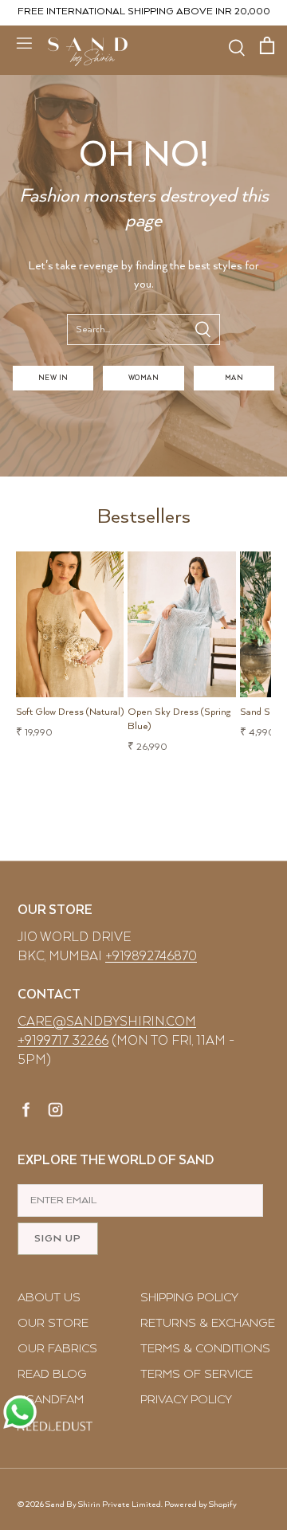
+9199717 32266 (63, 1041)
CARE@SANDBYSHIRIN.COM (107, 1022)
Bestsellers (144, 516)
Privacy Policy (186, 1399)
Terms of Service (196, 1374)
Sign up (57, 1239)
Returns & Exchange (207, 1323)
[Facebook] (27, 1112)
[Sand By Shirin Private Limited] (88, 51)
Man (234, 378)
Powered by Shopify (200, 1504)
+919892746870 (151, 956)
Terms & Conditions (205, 1348)
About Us (49, 1297)
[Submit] (202, 329)
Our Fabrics (57, 1348)
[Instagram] (55, 1112)
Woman (143, 378)
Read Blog (52, 1374)
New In (53, 378)
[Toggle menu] (24, 42)
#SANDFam (51, 1399)
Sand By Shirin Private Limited (103, 1504)
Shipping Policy (189, 1297)
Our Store (53, 1323)
